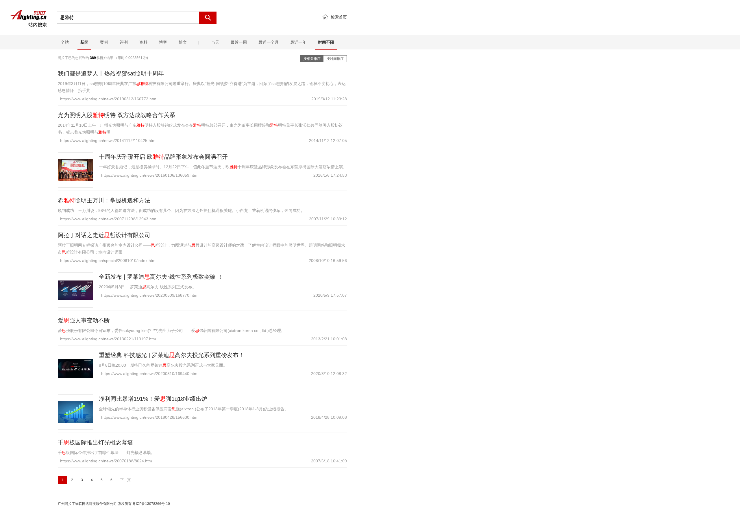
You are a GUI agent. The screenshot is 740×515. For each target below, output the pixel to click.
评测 (124, 42)
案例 (104, 42)
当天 (215, 42)
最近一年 (298, 42)
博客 (163, 42)
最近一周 (239, 42)
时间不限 (326, 42)
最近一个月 (268, 42)
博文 (183, 42)
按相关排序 (312, 59)
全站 (65, 42)
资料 (143, 42)
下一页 (125, 480)
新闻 (84, 42)
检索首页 (339, 17)
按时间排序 (335, 59)
